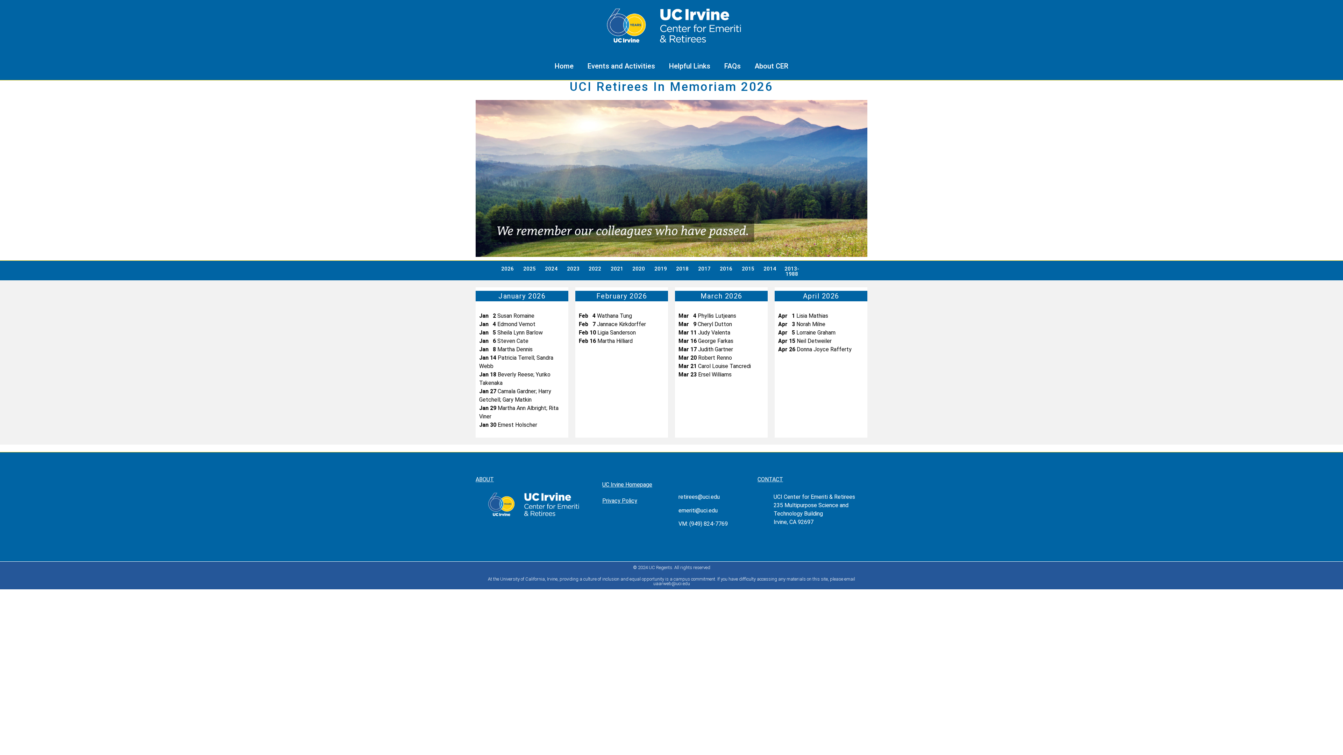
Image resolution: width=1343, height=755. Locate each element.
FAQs (732, 66)
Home (564, 66)
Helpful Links (689, 66)
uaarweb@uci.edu (671, 583)
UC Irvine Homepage (627, 484)
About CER (771, 66)
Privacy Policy (619, 500)
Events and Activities (621, 66)
